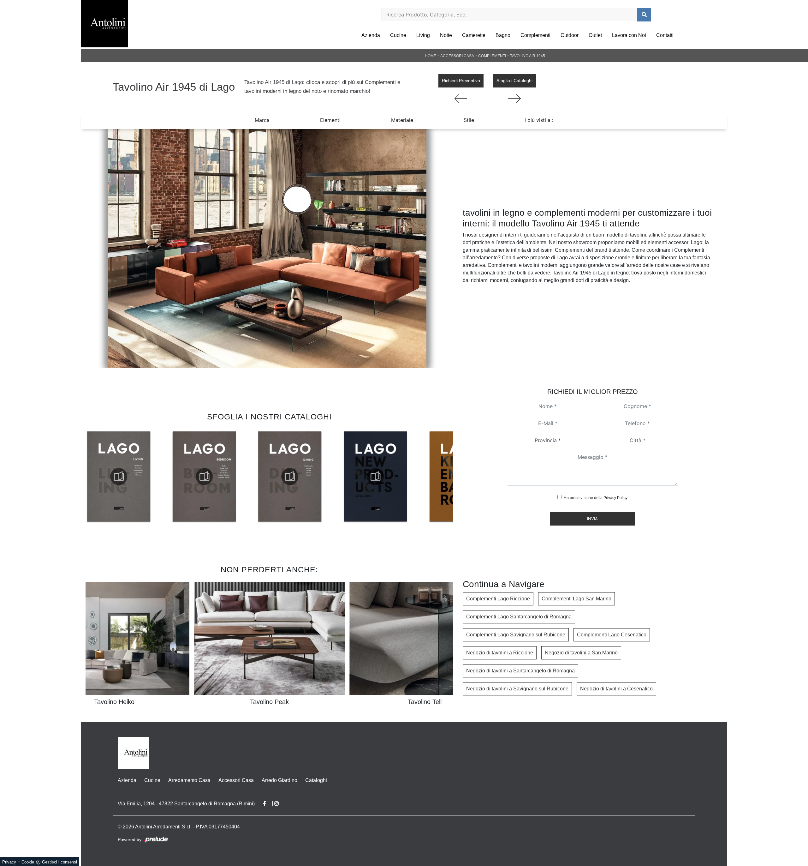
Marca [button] (262, 120)
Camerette (473, 35)
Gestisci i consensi (59, 862)
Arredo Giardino (279, 780)
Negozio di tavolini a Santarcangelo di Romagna (520, 670)
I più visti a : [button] (539, 120)
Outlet (595, 35)
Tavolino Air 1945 (527, 56)
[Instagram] (279, 803)
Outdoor (570, 35)
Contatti (665, 35)
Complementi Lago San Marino (576, 598)
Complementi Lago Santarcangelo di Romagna (519, 616)
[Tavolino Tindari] (514, 98)
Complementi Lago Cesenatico (611, 634)
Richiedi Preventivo (461, 80)
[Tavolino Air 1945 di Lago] (267, 248)
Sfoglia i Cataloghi (514, 80)
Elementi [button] (330, 120)
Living (423, 35)
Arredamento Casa (189, 780)
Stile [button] (469, 120)
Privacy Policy (615, 498)
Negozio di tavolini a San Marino (581, 652)
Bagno (503, 35)
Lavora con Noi (629, 35)
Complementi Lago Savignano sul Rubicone (515, 634)
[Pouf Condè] (461, 98)
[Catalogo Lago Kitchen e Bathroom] (375, 476)
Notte (446, 35)
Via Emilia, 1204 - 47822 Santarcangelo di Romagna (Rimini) (186, 803)
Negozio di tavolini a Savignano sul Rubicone (517, 688)
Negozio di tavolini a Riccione (499, 652)
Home (430, 56)
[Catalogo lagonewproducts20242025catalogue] (290, 476)
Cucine (398, 35)
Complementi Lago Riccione (498, 598)
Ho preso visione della (595, 497)
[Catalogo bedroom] (119, 476)
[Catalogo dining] (204, 476)
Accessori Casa (457, 56)
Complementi (535, 35)
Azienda (370, 35)
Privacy (9, 862)
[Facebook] (268, 803)
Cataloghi (316, 780)
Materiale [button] (402, 120)
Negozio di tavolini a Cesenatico (616, 688)
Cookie (27, 862)
